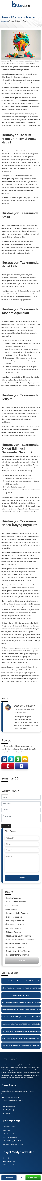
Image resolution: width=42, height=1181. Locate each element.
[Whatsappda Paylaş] (18, 760)
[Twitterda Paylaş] (11, 760)
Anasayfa (4, 21)
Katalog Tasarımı (13, 898)
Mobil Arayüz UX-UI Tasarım (18, 936)
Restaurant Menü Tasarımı (17, 955)
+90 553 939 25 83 (14, 1097)
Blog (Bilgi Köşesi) (8, 1110)
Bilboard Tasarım (13, 932)
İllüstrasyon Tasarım (15, 924)
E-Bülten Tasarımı (14, 917)
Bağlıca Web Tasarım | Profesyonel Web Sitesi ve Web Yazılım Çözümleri (21, 988)
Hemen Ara (9, 1177)
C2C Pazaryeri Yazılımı (9, 1137)
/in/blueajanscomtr (10, 1161)
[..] (21, 1177)
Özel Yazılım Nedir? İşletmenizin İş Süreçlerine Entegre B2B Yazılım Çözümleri (21, 1031)
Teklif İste (22, 960)
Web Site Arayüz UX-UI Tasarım (20, 940)
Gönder (6, 826)
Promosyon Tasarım (15, 947)
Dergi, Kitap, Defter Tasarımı (18, 951)
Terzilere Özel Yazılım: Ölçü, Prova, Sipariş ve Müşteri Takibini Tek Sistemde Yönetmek (21, 1017)
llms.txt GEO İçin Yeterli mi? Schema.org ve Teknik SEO (21, 1045)
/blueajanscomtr (9, 1158)
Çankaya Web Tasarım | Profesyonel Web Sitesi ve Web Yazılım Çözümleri (21, 981)
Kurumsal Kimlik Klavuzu (16, 943)
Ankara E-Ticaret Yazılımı (10, 1134)
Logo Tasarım (12, 909)
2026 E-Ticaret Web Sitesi (21, 995)
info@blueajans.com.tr (15, 1100)
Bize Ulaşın (6, 1113)
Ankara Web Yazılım (8, 1127)
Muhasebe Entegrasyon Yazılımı (12, 1144)
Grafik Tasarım (12, 905)
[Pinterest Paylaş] (8, 767)
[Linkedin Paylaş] (21, 767)
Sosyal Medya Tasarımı (16, 902)
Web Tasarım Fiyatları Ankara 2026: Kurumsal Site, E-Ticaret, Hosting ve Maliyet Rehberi (21, 1002)
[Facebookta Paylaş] (4, 760)
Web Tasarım (6, 1130)
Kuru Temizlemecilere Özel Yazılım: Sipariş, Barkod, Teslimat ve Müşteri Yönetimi (21, 1009)
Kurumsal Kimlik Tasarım (17, 913)
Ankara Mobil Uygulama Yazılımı (12, 1141)
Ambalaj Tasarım (13, 928)
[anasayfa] (21, 5)
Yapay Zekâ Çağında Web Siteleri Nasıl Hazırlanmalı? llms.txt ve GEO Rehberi (21, 1038)
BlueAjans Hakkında (8, 1106)
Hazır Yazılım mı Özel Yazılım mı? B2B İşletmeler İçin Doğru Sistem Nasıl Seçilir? (21, 1024)
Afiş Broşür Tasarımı (15, 921)
